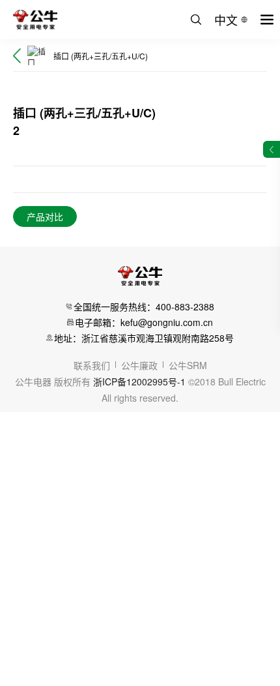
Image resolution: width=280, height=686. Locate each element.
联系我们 (92, 365)
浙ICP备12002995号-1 (139, 381)
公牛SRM (188, 365)
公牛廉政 (139, 365)
